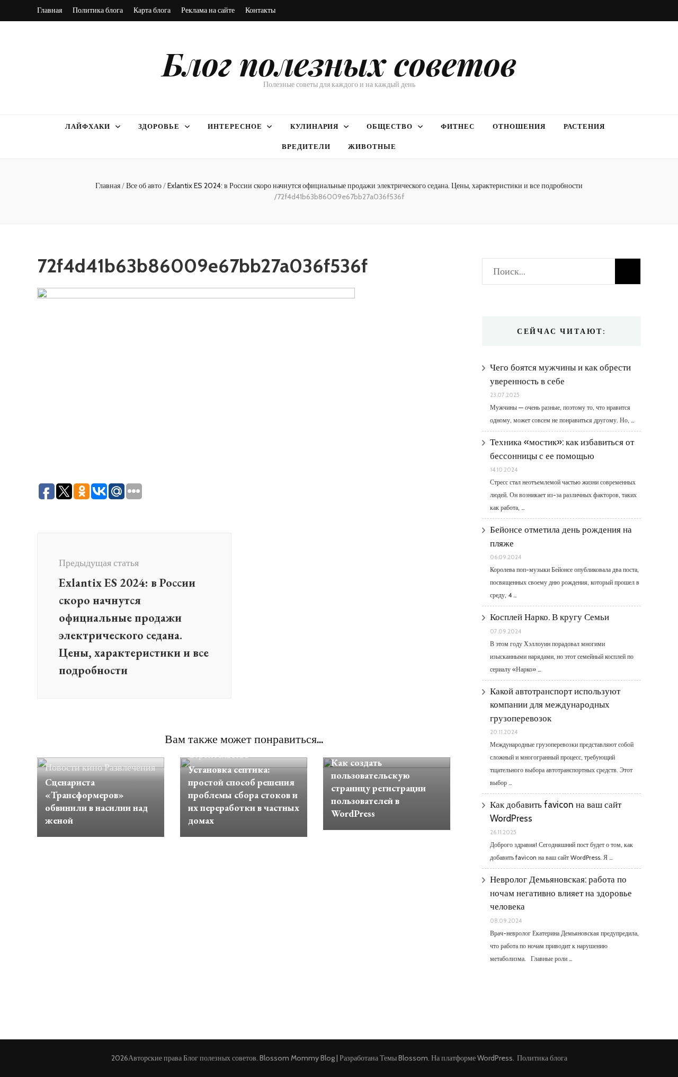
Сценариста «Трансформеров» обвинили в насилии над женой (96, 801)
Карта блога (152, 10)
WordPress (495, 1058)
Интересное (235, 126)
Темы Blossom (404, 1058)
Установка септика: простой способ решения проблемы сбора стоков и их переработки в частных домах (243, 794)
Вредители (306, 146)
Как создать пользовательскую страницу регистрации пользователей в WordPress (378, 787)
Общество (390, 126)
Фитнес (458, 126)
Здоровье (159, 126)
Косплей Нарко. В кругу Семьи (549, 617)
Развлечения (129, 767)
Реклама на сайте (208, 10)
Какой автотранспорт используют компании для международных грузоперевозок (555, 704)
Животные (372, 146)
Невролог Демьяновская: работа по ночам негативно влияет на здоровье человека (561, 893)
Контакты (260, 10)
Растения (584, 126)
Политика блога (98, 10)
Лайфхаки (87, 126)
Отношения (519, 126)
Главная (49, 10)
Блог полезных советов (339, 63)
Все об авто (144, 185)
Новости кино (73, 767)
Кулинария (314, 126)
